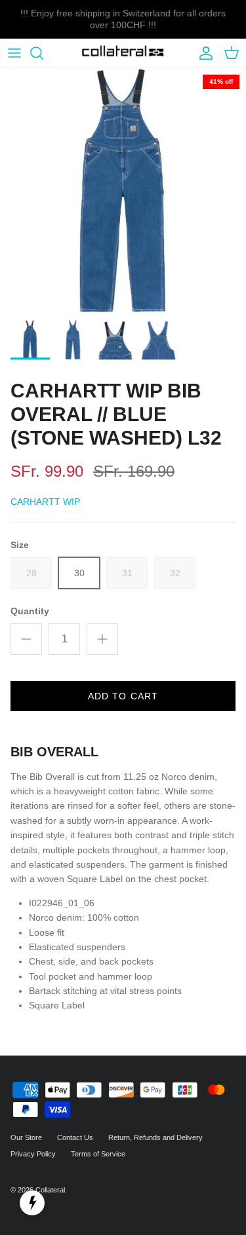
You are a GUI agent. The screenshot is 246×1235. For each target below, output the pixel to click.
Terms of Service (98, 1154)
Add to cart (123, 696)
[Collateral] (123, 53)
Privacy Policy (33, 1154)
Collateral (50, 1190)
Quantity (29, 611)
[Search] (43, 53)
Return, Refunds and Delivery (155, 1137)
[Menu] (14, 53)
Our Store (26, 1137)
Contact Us (75, 1137)
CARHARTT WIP (45, 501)
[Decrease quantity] (26, 639)
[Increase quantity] (102, 639)
